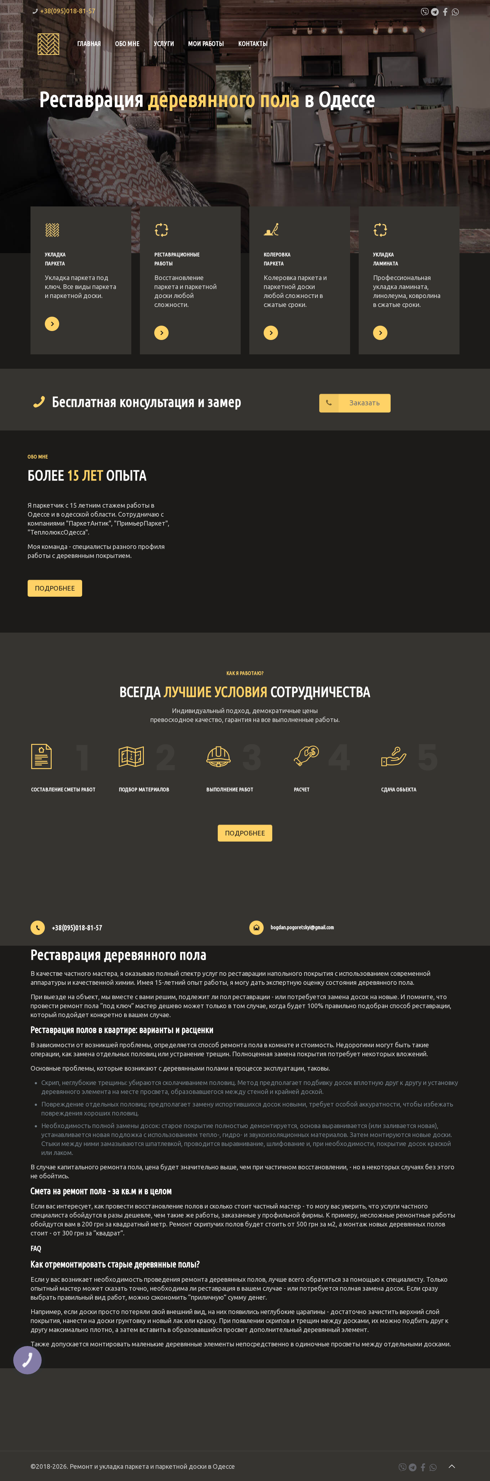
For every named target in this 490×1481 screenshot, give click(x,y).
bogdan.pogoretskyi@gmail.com (302, 927)
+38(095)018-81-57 (67, 10)
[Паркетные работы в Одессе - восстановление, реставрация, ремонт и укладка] (48, 43)
